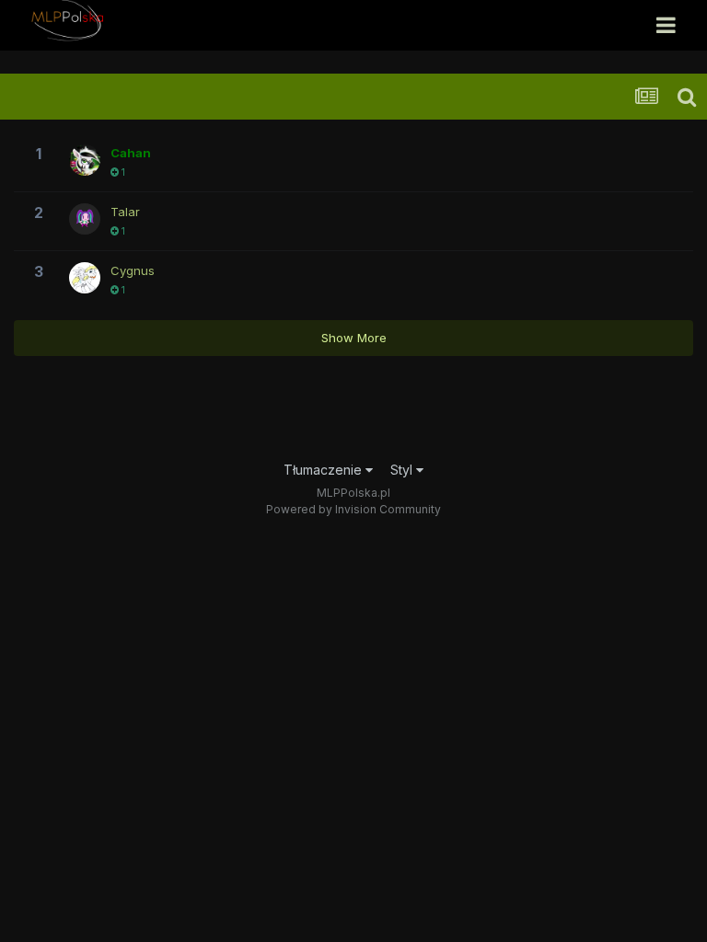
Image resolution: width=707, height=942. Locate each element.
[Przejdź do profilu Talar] (84, 219)
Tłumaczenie (324, 469)
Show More (354, 337)
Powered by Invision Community (353, 509)
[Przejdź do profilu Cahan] (84, 160)
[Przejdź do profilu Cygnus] (84, 277)
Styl (403, 469)
